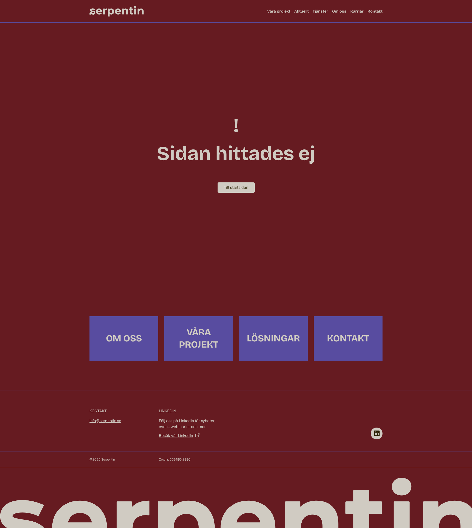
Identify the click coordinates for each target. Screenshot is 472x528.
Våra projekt (278, 11)
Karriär (357, 11)
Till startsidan (236, 187)
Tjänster (320, 11)
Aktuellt (301, 11)
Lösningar (273, 338)
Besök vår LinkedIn (176, 435)
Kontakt (375, 11)
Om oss (339, 11)
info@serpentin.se (105, 420)
